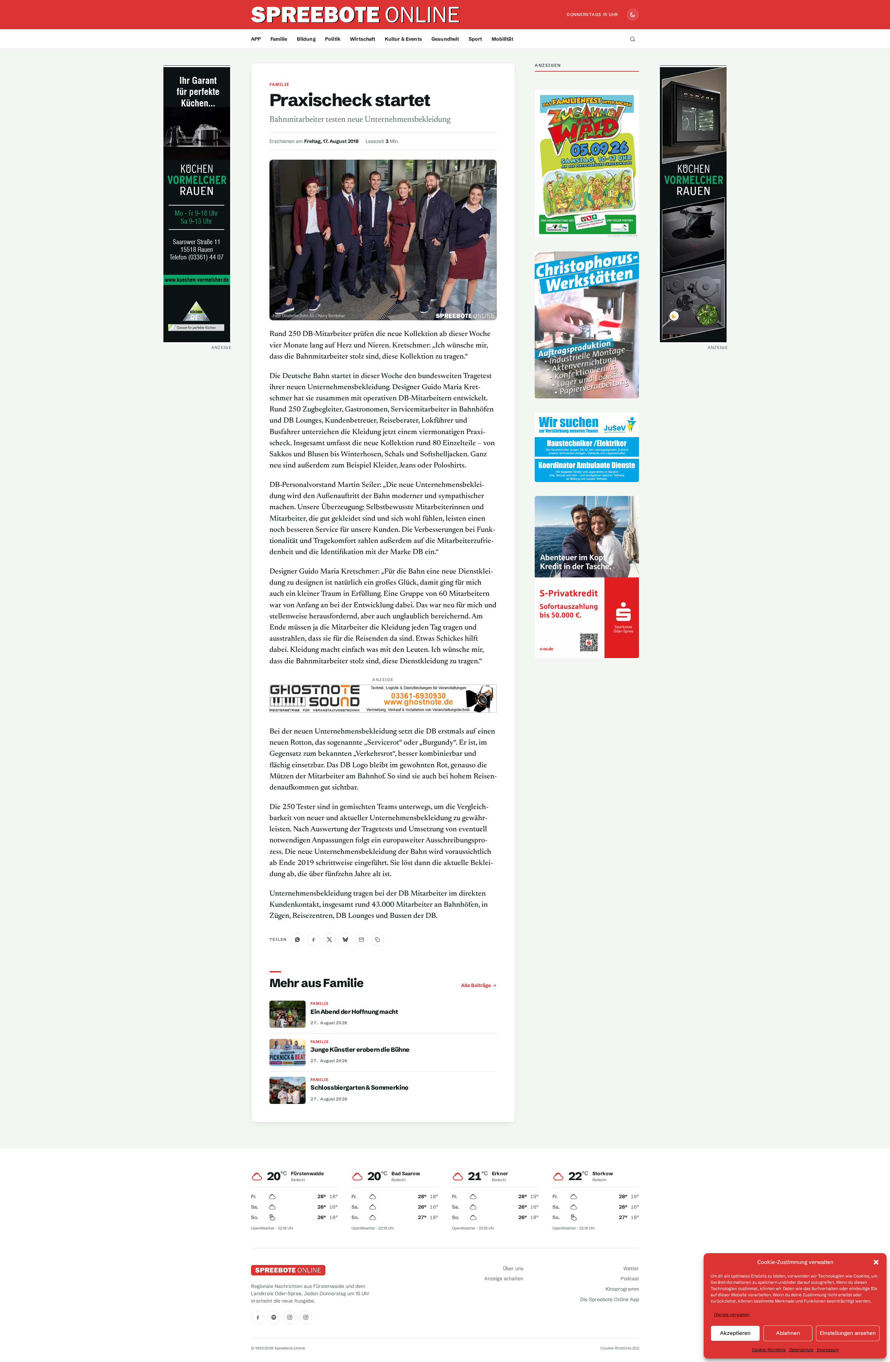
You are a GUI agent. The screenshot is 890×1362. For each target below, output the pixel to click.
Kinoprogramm (622, 1289)
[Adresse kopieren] (377, 939)
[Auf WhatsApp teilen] (297, 939)
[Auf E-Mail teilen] (361, 939)
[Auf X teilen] (329, 939)
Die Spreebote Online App (609, 1299)
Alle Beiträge (476, 985)
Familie (279, 39)
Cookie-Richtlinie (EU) (619, 1348)
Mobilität (502, 39)
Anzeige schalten (503, 1278)
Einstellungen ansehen (848, 1333)
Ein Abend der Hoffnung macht (354, 1012)
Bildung (306, 39)
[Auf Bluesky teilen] (345, 939)
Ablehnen (788, 1333)
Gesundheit (445, 39)
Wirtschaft (362, 39)
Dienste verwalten (732, 1314)
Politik (333, 39)
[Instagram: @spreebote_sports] (305, 1317)
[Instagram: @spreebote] (289, 1317)
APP (256, 39)
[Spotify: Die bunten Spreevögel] (273, 1317)
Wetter (631, 1268)
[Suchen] (632, 39)
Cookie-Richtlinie (769, 1349)
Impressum (828, 1349)
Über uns (513, 1268)
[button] (876, 1262)
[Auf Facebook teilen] (313, 939)
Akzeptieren (735, 1333)
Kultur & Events (403, 39)
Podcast (630, 1278)
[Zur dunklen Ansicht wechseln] (632, 14)
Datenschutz (801, 1349)
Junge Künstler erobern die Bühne (360, 1049)
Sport (475, 39)
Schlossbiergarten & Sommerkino (359, 1087)
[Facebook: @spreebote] (257, 1317)
